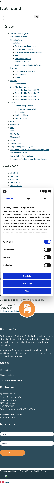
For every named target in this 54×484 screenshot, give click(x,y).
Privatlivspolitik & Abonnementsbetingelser (29, 149)
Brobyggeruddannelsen (25, 46)
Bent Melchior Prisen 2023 (27, 96)
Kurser (18, 55)
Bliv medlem (20, 74)
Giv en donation (7, 375)
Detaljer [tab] (27, 198)
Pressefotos (20, 83)
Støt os (13, 68)
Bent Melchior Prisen (19, 87)
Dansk (6, 482)
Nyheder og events (18, 36)
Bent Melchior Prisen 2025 (27, 93)
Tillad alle (27, 276)
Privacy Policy (26, 471)
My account (15, 137)
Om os (13, 102)
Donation (19, 77)
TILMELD (12, 453)
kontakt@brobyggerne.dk (11, 414)
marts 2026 (15, 182)
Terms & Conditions (8, 471)
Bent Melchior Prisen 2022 (27, 99)
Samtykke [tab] (9, 198)
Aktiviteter (15, 43)
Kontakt (13, 80)
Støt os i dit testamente (26, 71)
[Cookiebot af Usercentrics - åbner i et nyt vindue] (40, 191)
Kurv (12, 127)
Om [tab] (44, 198)
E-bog (12, 140)
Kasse (12, 130)
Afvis (27, 291)
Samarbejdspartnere (24, 105)
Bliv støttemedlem (18, 152)
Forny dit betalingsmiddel (21, 156)
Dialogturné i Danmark (25, 49)
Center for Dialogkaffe (20, 33)
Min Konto (14, 134)
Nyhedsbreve (16, 40)
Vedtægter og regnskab (25, 109)
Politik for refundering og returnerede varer (29, 159)
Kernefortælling (22, 118)
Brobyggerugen (22, 61)
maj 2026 (14, 176)
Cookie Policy (40, 471)
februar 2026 (16, 185)
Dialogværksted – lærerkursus (28, 52)
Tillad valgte (27, 283)
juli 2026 (14, 173)
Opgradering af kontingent (21, 146)
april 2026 (14, 179)
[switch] (47, 250)
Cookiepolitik (15, 143)
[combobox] (27, 482)
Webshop (14, 124)
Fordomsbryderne (23, 58)
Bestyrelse (20, 112)
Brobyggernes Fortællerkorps (28, 65)
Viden (12, 121)
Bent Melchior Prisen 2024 (27, 90)
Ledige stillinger (22, 115)
